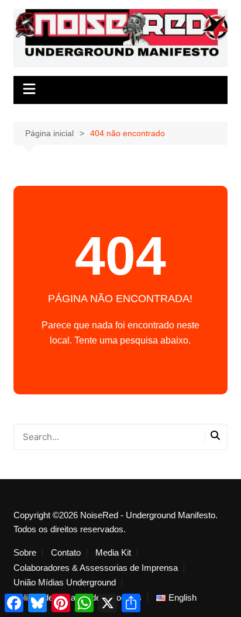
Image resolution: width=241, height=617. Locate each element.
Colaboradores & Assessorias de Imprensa (95, 568)
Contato (66, 552)
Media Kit (113, 552)
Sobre (24, 552)
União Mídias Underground (64, 582)
